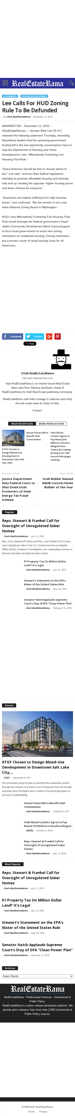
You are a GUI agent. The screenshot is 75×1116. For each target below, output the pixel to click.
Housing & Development (34, 96)
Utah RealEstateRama (18, 116)
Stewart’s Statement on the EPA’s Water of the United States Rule (45, 582)
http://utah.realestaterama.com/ (37, 378)
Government (10, 96)
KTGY (7, 777)
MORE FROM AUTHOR (51, 423)
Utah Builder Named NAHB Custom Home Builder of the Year (57, 483)
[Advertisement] (37, 39)
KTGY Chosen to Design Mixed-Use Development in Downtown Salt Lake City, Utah (13, 456)
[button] (68, 83)
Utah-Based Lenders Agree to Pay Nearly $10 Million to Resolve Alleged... (48, 824)
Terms (31, 1111)
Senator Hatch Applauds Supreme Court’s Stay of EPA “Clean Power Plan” (48, 601)
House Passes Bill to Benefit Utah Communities (37, 436)
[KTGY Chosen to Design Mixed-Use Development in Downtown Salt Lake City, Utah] (13, 438)
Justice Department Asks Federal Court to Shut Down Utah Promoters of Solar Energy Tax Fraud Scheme (18, 489)
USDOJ (29, 830)
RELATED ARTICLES (22, 423)
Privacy (43, 1111)
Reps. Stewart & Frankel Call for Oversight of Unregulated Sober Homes (31, 525)
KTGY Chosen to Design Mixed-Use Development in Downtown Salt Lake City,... (35, 767)
